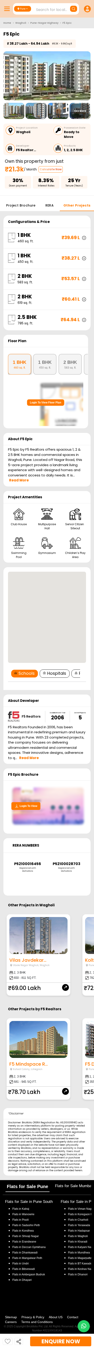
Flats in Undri (20, 1263)
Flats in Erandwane (24, 1241)
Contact (72, 1317)
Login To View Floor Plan (45, 402)
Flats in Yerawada (79, 1225)
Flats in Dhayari (22, 1280)
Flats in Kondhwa (23, 1230)
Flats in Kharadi (77, 1241)
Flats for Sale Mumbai (73, 1186)
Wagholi (20, 23)
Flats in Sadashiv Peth (26, 1225)
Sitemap (11, 1317)
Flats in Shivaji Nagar (25, 1236)
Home (7, 23)
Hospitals (56, 673)
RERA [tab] (49, 205)
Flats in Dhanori (78, 1274)
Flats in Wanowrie (23, 1214)
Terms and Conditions (37, 1322)
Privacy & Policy (32, 1317)
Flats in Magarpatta (80, 1258)
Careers (11, 1322)
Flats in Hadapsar (79, 1230)
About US (56, 1317)
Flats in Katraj (20, 1208)
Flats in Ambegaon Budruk (28, 1274)
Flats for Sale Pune (27, 1186)
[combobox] (46, 8)
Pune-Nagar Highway (44, 23)
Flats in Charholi (78, 1219)
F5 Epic (67, 23)
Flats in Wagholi (78, 1236)
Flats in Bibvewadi (23, 1269)
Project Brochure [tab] (20, 205)
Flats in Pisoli (20, 1219)
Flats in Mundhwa (79, 1252)
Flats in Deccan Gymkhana (29, 1247)
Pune (23, 8)
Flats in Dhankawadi (25, 1252)
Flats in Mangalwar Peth (27, 1258)
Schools (26, 673)
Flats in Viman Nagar (81, 1208)
